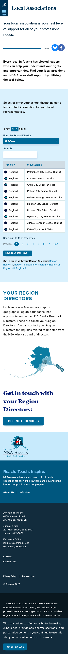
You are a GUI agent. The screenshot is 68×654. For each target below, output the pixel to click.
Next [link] (55, 243)
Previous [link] (8, 243)
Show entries (15, 128)
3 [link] (27, 243)
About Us (8, 492)
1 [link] (16, 243)
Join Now (24, 492)
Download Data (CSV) (16, 253)
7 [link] (49, 243)
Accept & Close (15, 647)
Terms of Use (28, 576)
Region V (43, 264)
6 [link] (44, 243)
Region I (13, 172)
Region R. (21, 268)
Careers (7, 556)
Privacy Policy (10, 576)
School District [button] (35, 165)
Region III (19, 264)
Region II (8, 264)
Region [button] (9, 165)
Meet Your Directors (22, 421)
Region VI (54, 264)
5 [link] (38, 243)
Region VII (9, 268)
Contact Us (9, 561)
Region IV (31, 264)
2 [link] (22, 243)
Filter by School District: (17, 135)
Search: (7, 148)
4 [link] (33, 243)
